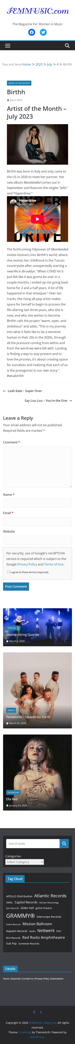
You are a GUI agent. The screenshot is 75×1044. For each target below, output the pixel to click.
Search (64, 843)
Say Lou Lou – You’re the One (46, 400)
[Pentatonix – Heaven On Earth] (37, 655)
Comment (11, 442)
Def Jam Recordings (49, 902)
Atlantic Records (50, 895)
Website (9, 531)
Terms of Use (53, 564)
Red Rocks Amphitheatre (43, 937)
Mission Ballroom (37, 923)
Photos (11, 628)
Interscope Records (49, 916)
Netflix (32, 931)
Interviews (13, 792)
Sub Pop (11, 943)
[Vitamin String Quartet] (37, 610)
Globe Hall (27, 908)
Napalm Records (17, 931)
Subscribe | (16, 978)
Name (8, 494)
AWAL (9, 902)
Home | (7, 978)
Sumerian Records (28, 943)
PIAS (58, 931)
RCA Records (13, 938)
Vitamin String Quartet (22, 635)
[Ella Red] (37, 737)
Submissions (57, 978)
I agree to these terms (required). (29, 572)
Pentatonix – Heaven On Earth (28, 717)
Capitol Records (26, 902)
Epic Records (12, 908)
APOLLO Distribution (19, 896)
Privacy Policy (27, 564)
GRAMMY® (20, 915)
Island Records (13, 924)
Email (8, 513)
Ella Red (12, 799)
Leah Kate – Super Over (25, 391)
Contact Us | (28, 978)
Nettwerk (46, 930)
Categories (13, 856)
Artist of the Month (19, 83)
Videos (11, 710)
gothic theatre (44, 908)
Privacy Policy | (43, 978)
